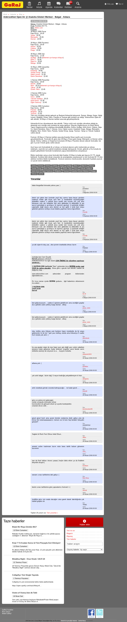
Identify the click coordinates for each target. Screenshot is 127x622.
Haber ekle (85, 524)
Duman (33, 39)
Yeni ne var (71, 531)
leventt (85, 391)
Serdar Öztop (35, 72)
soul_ (84, 451)
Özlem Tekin (35, 89)
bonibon (85, 466)
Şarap (33, 35)
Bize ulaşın (6, 612)
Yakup (33, 87)
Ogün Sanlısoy (36, 102)
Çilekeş (33, 48)
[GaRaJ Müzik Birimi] (12, 8)
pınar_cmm (86, 308)
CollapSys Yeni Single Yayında (25, 575)
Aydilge (33, 58)
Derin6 (33, 84)
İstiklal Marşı (82, 620)
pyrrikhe (85, 366)
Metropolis (34, 37)
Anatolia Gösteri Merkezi (80, 171)
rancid (85, 490)
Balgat (93, 171)
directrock (86, 338)
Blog (20, 14)
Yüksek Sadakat (37, 99)
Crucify (85, 212)
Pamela (33, 110)
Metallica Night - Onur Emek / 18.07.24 (28, 559)
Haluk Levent (35, 74)
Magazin (70, 533)
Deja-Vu (33, 61)
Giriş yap (110, 4)
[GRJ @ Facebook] (91, 618)
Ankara (34, 174)
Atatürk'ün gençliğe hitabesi (69, 620)
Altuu (84, 437)
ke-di (84, 294)
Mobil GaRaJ (6, 613)
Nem (32, 86)
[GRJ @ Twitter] (100, 618)
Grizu (32, 97)
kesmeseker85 (88, 409)
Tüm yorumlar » (52, 513)
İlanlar (30, 7)
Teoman (33, 113)
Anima (33, 46)
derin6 (41, 174)
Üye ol (120, 4)
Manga (33, 63)
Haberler (13, 14)
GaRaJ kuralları (7, 610)
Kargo (33, 50)
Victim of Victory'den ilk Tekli (24, 593)
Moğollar (34, 112)
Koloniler (58, 7)
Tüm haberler (71, 539)
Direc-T (33, 59)
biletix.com (39, 28)
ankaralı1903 (87, 354)
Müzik (39, 7)
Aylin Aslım (35, 100)
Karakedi (34, 71)
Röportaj (70, 536)
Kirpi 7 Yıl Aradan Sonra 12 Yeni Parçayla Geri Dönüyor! (36, 543)
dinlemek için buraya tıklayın (52, 58)
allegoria (86, 379)
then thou (86, 478)
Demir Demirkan (36, 76)
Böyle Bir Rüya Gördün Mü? (24, 527)
